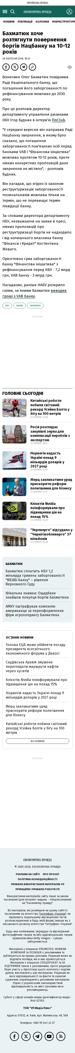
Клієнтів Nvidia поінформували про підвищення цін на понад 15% (47, 510)
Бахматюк (35, 305)
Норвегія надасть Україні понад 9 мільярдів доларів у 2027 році (47, 459)
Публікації (25, 21)
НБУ (7, 305)
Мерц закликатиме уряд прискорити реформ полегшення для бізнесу (51, 483)
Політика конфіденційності (37, 879)
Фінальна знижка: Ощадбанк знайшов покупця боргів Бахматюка (37, 595)
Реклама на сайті (28, 874)
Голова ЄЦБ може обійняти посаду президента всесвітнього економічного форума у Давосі (35, 649)
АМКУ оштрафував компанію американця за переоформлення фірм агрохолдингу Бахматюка (35, 610)
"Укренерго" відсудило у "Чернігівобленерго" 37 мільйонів (51, 534)
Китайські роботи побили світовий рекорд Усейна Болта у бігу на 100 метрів (49, 407)
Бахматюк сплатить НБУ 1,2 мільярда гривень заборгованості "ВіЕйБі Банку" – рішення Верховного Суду (35, 577)
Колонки (42, 21)
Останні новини (19, 637)
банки (19, 305)
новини (8, 21)
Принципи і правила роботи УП (37, 889)
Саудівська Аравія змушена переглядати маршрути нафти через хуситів (32, 666)
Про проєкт (51, 874)
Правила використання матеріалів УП (37, 884)
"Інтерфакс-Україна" (52, 914)
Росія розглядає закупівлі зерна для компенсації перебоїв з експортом (50, 433)
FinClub (58, 120)
